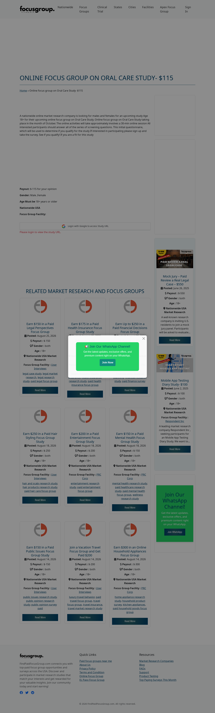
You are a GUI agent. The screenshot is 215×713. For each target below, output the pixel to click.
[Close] (144, 338)
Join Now (107, 362)
